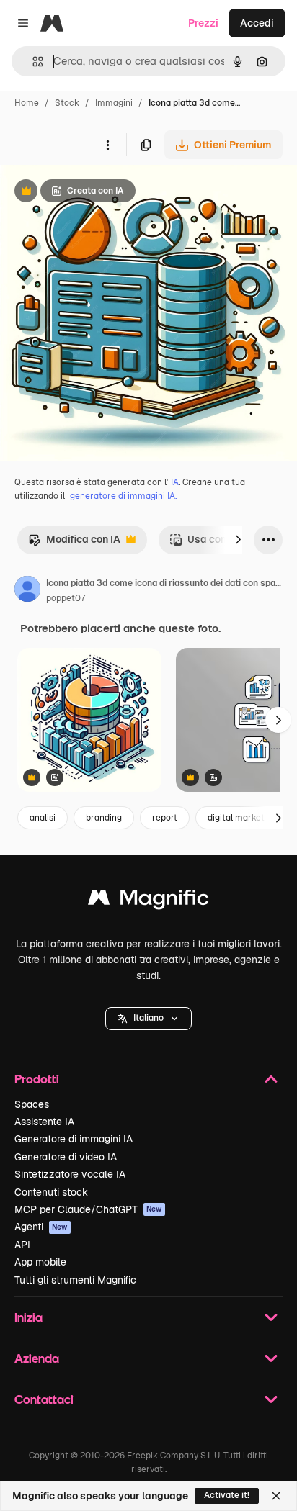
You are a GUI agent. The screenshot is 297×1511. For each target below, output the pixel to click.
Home (26, 103)
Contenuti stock (51, 1192)
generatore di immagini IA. (123, 496)
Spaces (31, 1104)
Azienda (36, 1358)
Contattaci (44, 1399)
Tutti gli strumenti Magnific (75, 1279)
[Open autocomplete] (32, 61)
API (22, 1244)
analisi (43, 818)
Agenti (41, 1226)
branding (104, 818)
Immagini (114, 103)
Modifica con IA (74, 543)
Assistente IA (44, 1121)
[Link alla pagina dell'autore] (27, 591)
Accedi (257, 23)
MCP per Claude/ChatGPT (88, 1209)
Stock (67, 103)
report (164, 818)
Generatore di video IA (65, 1156)
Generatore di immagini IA (73, 1138)
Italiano (148, 1018)
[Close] (276, 1496)
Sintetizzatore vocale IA (69, 1174)
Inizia (28, 1317)
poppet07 (65, 598)
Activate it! (226, 1495)
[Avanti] (238, 540)
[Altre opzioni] (107, 144)
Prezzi (203, 23)
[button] (148, 1018)
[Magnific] (148, 901)
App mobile (40, 1261)
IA (175, 482)
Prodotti (36, 1078)
